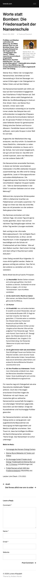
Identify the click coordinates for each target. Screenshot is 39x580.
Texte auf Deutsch (25, 34)
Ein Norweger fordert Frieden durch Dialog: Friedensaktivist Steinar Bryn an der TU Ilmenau (20, 461)
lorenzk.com (7, 4)
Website (6, 552)
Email (5, 542)
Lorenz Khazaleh (15, 574)
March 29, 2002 (8, 34)
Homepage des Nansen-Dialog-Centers (20, 449)
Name (6, 531)
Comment (7, 505)
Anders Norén (16, 576)
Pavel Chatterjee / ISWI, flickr (28, 57)
